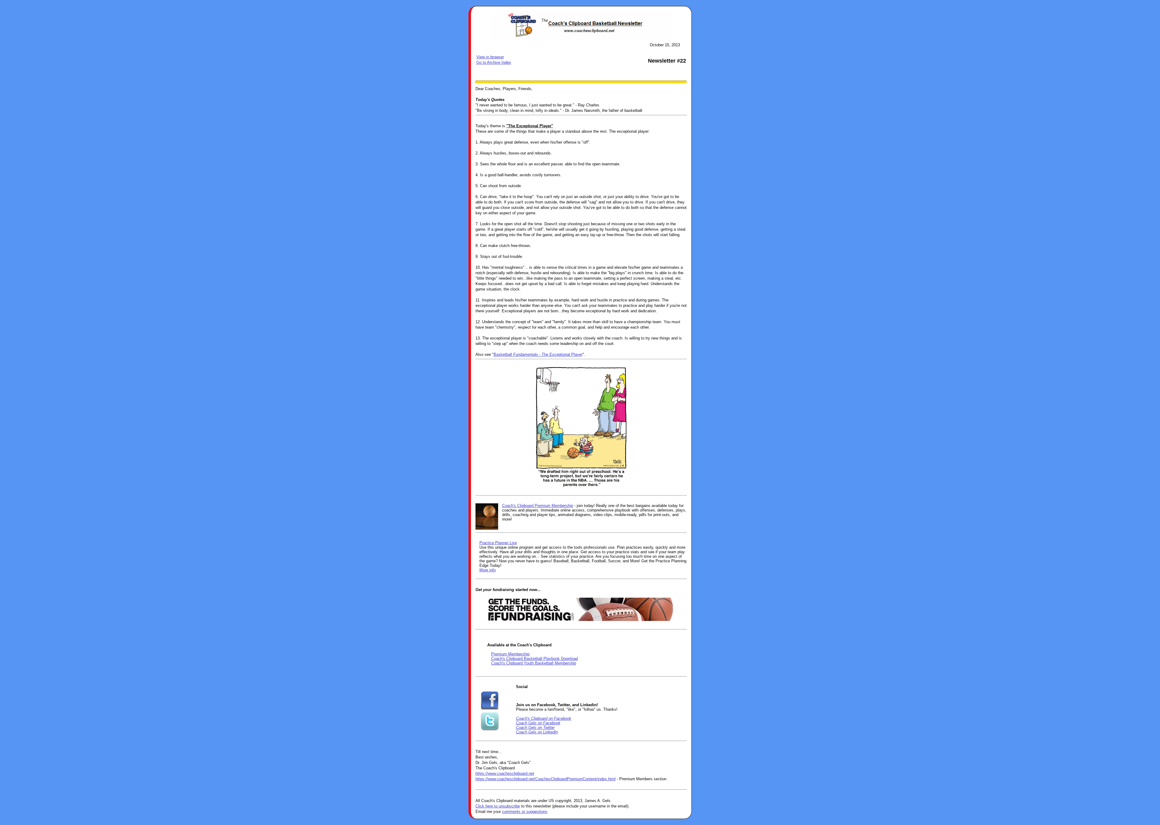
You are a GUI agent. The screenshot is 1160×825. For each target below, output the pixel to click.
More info (487, 570)
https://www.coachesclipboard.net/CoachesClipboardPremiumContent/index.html (545, 779)
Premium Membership (510, 654)
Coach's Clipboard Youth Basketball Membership (533, 663)
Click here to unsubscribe (497, 806)
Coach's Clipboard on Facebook (543, 718)
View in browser (490, 57)
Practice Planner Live (498, 543)
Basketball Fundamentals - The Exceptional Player (538, 354)
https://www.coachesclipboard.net (504, 773)
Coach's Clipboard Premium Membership (537, 505)
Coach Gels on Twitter (535, 727)
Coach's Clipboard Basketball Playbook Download (534, 658)
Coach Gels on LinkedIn (537, 732)
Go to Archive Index (493, 62)
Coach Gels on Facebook (538, 723)
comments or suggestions (524, 811)
